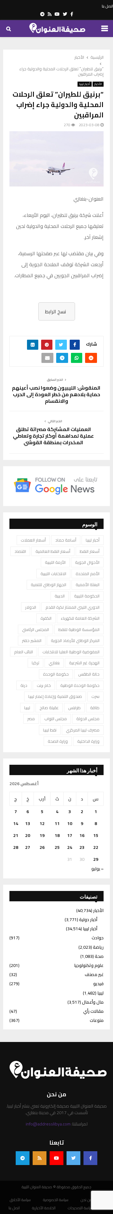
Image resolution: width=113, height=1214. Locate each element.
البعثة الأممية (88, 584)
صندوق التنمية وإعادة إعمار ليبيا (55, 696)
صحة (99, 956)
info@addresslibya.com (48, 1124)
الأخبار (98, 84)
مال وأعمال (93, 1002)
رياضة (98, 947)
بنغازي (54, 662)
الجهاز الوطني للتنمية (48, 584)
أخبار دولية (88, 919)
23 (81, 847)
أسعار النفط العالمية (52, 551)
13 (27, 823)
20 (27, 835)
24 (69, 847)
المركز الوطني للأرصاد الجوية (75, 640)
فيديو (98, 983)
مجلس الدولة (88, 718)
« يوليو (97, 869)
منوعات (97, 1020)
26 (42, 847)
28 (15, 847)
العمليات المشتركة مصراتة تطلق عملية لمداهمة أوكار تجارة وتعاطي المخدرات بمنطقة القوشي (53, 435)
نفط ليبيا (49, 730)
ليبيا (27, 707)
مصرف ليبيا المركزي (83, 730)
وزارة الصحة (58, 741)
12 (42, 823)
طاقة (95, 707)
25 (57, 847)
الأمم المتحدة (88, 573)
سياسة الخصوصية (55, 1200)
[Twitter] (73, 1158)
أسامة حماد (65, 540)
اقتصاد (20, 551)
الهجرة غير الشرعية (84, 662)
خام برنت (44, 685)
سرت (95, 696)
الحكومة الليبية (87, 596)
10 (69, 823)
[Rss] (39, 1158)
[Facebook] (90, 1158)
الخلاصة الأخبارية (44, 1208)
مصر (31, 718)
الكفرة (45, 618)
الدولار (30, 607)
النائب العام (23, 652)
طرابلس (74, 707)
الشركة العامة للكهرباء (80, 618)
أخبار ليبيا (84, 84)
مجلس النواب (55, 718)
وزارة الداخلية (88, 741)
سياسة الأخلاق (20, 1200)
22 (95, 847)
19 (42, 835)
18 (57, 835)
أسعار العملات (33, 540)
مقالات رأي (93, 1011)
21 (15, 835)
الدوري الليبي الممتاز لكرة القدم (73, 607)
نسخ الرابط (55, 311)
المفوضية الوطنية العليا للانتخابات (71, 652)
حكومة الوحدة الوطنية (80, 685)
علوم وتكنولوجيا (89, 965)
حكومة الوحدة (56, 674)
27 (27, 847)
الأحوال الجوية (87, 562)
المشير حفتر (31, 640)
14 (15, 823)
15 (95, 835)
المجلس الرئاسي (35, 629)
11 (57, 823)
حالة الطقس (89, 674)
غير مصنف (94, 974)
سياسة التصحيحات (80, 1208)
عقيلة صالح (49, 707)
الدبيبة (60, 596)
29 (95, 859)
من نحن (86, 1200)
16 (81, 835)
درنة (23, 685)
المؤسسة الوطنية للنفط (79, 629)
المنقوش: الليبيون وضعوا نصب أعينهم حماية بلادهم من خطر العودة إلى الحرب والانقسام (56, 394)
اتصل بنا (107, 6)
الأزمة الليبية (55, 562)
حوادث (98, 938)
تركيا (35, 662)
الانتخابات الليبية (53, 573)
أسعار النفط (90, 551)
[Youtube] (56, 1158)
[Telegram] (23, 1158)
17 (69, 835)
